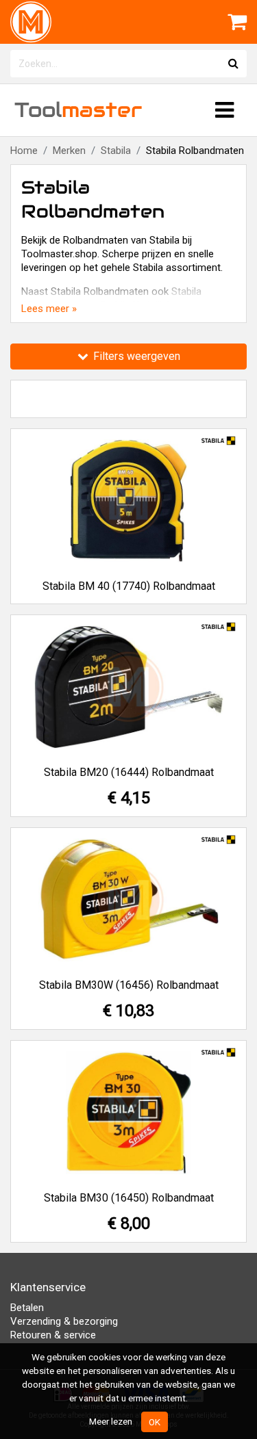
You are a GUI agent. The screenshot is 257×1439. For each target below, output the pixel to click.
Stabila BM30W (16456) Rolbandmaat (129, 984)
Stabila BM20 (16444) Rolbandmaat (129, 772)
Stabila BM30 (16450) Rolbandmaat (129, 1197)
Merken (69, 150)
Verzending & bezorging (64, 1321)
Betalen (27, 1307)
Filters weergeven (135, 356)
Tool (78, 109)
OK (154, 1421)
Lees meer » (49, 308)
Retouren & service (53, 1335)
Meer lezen (110, 1421)
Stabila (116, 150)
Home (24, 150)
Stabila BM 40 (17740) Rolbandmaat (128, 586)
